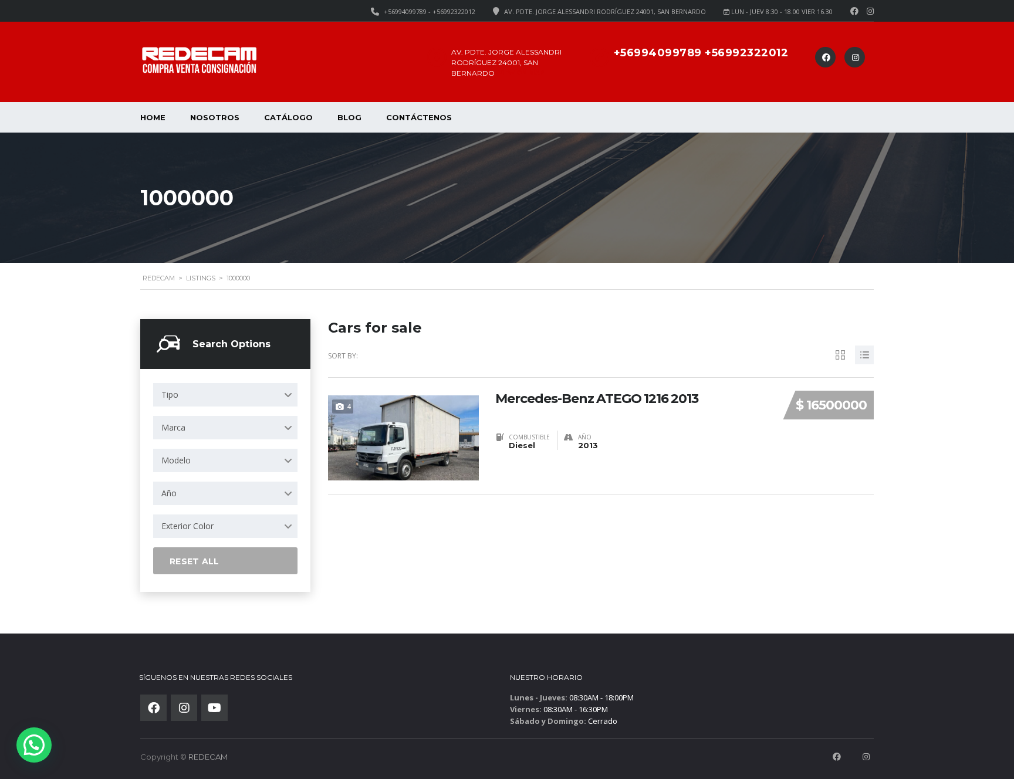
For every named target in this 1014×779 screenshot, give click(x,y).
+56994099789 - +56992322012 (429, 11)
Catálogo (288, 117)
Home (152, 117)
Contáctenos (419, 117)
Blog (349, 117)
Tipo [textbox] (169, 394)
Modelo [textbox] (176, 460)
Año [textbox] (169, 493)
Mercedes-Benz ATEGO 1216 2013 (596, 399)
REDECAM (208, 756)
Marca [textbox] (173, 427)
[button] (34, 745)
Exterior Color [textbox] (187, 525)
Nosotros (214, 117)
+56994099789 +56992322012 (701, 52)
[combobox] (225, 395)
